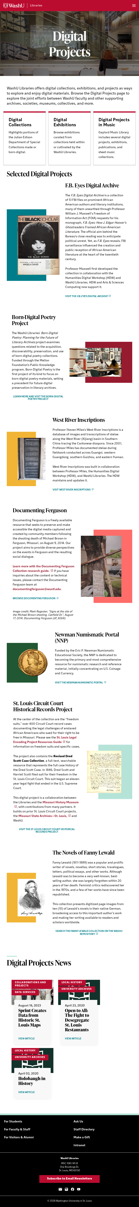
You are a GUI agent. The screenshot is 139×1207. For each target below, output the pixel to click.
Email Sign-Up (60, 1189)
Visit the (86, 296)
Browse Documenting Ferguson (34, 598)
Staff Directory (84, 1129)
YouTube (78, 1189)
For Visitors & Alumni (19, 1137)
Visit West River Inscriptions (72, 489)
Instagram (66, 1189)
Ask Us (78, 1121)
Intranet (79, 1145)
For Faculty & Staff (17, 1129)
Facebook (72, 1189)
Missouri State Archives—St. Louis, (42, 816)
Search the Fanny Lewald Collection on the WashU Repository (88, 933)
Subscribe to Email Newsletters (69, 1178)
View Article (32, 1039)
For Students (13, 1121)
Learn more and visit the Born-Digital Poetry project (38, 398)
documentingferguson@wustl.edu (37, 589)
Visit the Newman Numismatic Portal (79, 682)
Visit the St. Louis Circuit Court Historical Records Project (47, 830)
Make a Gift (82, 1137)
